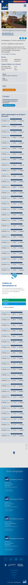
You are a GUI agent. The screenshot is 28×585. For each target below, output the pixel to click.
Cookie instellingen (8, 307)
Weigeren (5, 304)
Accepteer (6, 300)
